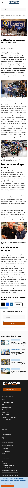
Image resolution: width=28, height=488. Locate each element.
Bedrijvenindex (5, 432)
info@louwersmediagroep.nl (10, 453)
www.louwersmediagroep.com (10, 475)
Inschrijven (14, 323)
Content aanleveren (7, 434)
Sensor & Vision (5, 412)
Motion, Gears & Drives (7, 402)
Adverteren (5, 429)
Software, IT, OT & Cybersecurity (9, 417)
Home (2, 15)
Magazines (4, 427)
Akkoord (7, 486)
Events (3, 399)
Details (16, 485)
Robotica (4, 404)
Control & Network (6, 407)
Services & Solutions (6, 46)
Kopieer (18, 304)
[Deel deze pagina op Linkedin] (11, 304)
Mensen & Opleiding (7, 419)
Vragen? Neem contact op (11, 389)
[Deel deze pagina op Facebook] (7, 304)
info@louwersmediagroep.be (10, 470)
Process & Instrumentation (8, 409)
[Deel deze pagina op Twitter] (3, 304)
